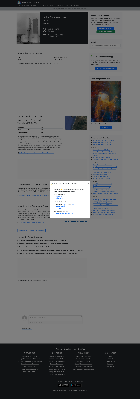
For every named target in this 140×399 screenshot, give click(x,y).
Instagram (60, 206)
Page (65, 204)
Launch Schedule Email (64, 214)
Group (73, 204)
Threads (59, 208)
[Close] (88, 183)
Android (59, 199)
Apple (58, 197)
